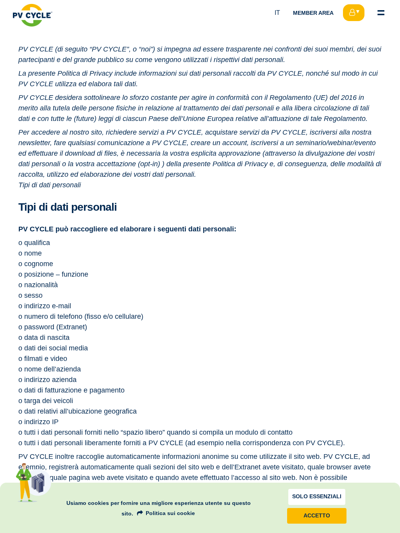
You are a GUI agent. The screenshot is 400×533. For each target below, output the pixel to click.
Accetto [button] (317, 516)
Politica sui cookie (170, 513)
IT (277, 12)
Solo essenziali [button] (316, 496)
